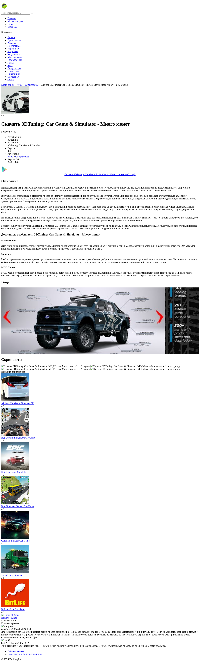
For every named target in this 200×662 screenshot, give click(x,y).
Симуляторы (14, 68)
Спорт (11, 79)
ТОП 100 (12, 26)
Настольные (14, 45)
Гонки (11, 62)
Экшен (11, 37)
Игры (10, 24)
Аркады (12, 43)
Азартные (13, 51)
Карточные (13, 48)
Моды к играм (15, 21)
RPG (10, 65)
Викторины (14, 74)
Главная (12, 18)
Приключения (15, 40)
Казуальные (14, 54)
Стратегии (13, 71)
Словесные (13, 76)
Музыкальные (15, 57)
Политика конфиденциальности (25, 654)
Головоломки (15, 60)
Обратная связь (16, 651)
